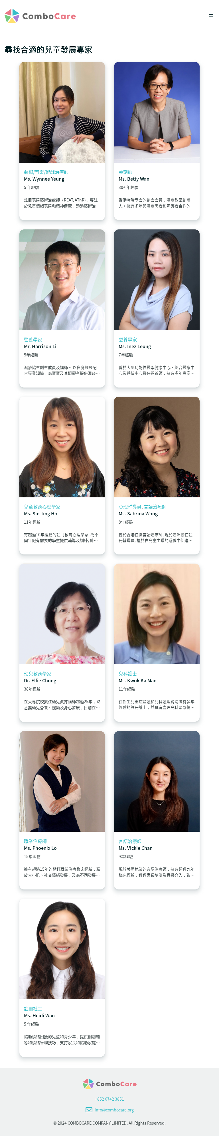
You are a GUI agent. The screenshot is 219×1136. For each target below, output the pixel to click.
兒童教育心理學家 (42, 506)
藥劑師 (125, 171)
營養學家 (33, 339)
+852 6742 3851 (109, 1099)
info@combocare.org (114, 1110)
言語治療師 (155, 506)
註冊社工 (33, 1008)
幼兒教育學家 (37, 673)
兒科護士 (128, 673)
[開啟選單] (211, 16)
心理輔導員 (130, 506)
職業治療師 (35, 841)
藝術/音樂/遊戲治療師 (46, 171)
